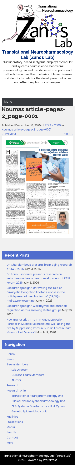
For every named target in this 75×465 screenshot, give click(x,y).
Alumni (16, 380)
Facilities (12, 417)
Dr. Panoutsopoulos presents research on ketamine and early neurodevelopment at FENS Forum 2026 (38, 278)
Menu (8, 101)
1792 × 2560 (53, 125)
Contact (12, 437)
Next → (68, 134)
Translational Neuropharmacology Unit (37, 396)
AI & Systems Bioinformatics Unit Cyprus (38, 406)
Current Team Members (28, 375)
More (10, 443)
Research (13, 385)
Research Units (17, 390)
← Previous (9, 134)
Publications (15, 422)
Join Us (11, 432)
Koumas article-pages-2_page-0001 (26, 129)
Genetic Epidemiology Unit (29, 411)
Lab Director (20, 370)
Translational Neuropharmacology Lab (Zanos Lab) (37, 54)
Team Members (17, 364)
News (10, 359)
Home (11, 354)
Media (11, 427)
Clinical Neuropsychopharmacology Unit (38, 401)
